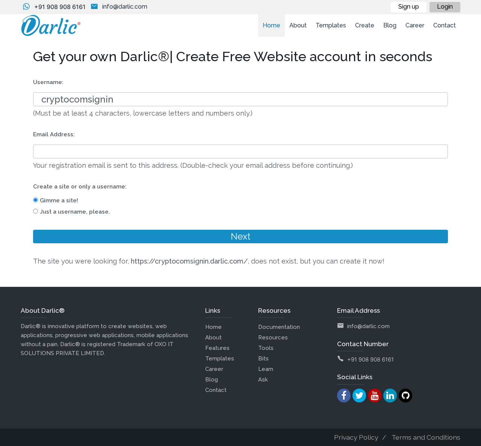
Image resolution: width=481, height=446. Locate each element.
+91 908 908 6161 (60, 7)
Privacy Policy (356, 437)
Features (217, 348)
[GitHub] (405, 395)
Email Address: (54, 134)
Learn (265, 369)
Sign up (408, 6)
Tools (266, 348)
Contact (216, 390)
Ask (263, 379)
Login (445, 6)
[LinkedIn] (390, 395)
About (213, 337)
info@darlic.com (124, 6)
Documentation (279, 327)
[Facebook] (344, 395)
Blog (211, 379)
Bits (263, 358)
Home (213, 327)
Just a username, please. (75, 211)
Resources (273, 337)
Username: (48, 82)
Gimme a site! (59, 200)
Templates (219, 358)
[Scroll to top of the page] (469, 440)
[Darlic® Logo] (51, 25)
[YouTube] (374, 395)
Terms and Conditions (426, 437)
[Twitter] (359, 395)
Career (214, 369)
